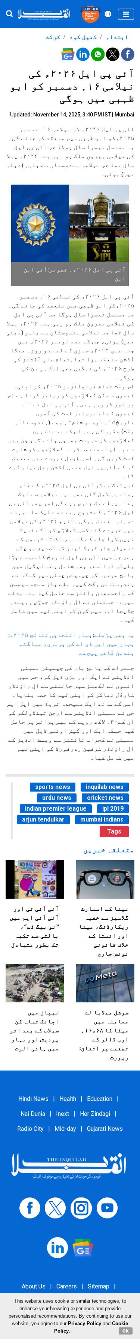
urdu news (56, 797)
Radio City (30, 1128)
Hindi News (33, 1098)
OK (125, 1331)
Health (67, 1098)
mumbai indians (102, 819)
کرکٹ (53, 37)
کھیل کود (82, 37)
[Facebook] (29, 1207)
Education (99, 1098)
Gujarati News (105, 1128)
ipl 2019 (113, 808)
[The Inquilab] (68, 1165)
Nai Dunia (33, 1113)
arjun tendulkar (43, 819)
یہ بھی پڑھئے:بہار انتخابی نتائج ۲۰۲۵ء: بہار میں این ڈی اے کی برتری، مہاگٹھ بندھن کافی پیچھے (71, 644)
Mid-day (65, 1128)
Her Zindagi (95, 1113)
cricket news (105, 797)
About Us (34, 1286)
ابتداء (116, 37)
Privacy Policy (84, 1323)
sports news (52, 786)
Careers (66, 1286)
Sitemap (98, 1286)
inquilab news (105, 786)
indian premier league (56, 808)
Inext (62, 1113)
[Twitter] (55, 1207)
